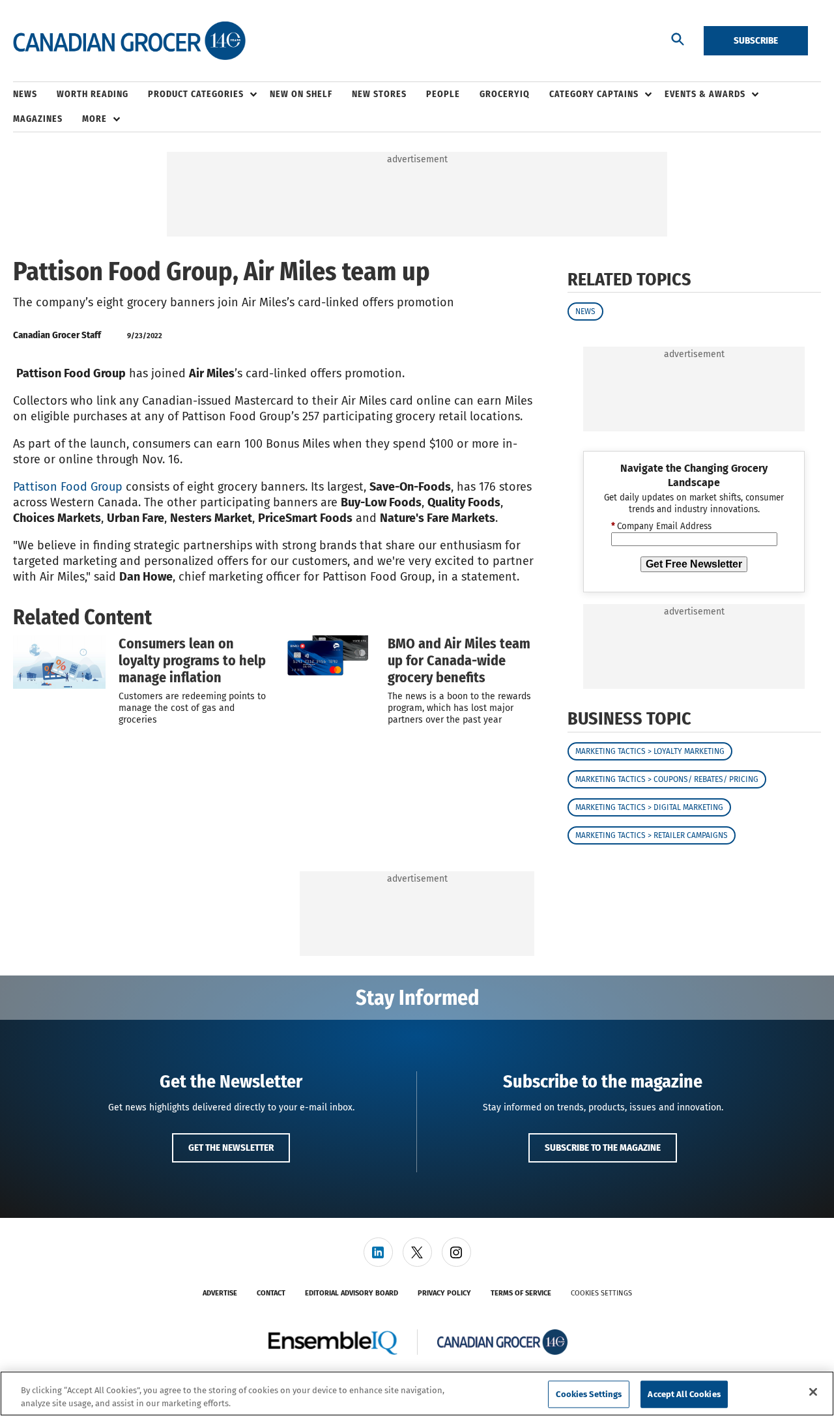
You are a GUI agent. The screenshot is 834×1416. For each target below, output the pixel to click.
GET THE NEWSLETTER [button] (231, 1147)
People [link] (443, 94)
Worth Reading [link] (92, 94)
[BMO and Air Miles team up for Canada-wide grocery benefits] (328, 662)
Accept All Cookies (684, 1394)
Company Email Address (661, 526)
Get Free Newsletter (694, 564)
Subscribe (756, 40)
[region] (417, 1393)
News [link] (25, 94)
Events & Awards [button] (705, 94)
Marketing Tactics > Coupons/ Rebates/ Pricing (666, 779)
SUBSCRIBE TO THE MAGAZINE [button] (603, 1147)
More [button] (94, 118)
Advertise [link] (220, 1293)
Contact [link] (271, 1293)
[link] (378, 1252)
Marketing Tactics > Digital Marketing (649, 807)
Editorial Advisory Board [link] (351, 1293)
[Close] (813, 1392)
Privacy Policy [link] (444, 1293)
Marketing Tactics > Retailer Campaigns (651, 835)
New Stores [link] (379, 94)
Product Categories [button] (196, 94)
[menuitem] (35, 94)
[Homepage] (129, 41)
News (585, 311)
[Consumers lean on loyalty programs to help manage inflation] (59, 662)
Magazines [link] (38, 118)
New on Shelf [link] (301, 94)
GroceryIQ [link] (505, 94)
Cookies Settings (601, 1293)
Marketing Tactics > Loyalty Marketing (650, 751)
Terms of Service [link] (521, 1293)
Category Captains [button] (594, 94)
